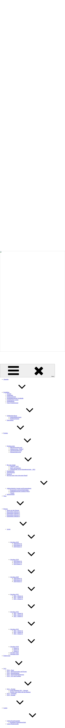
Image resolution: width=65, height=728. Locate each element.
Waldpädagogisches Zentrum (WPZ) (20, 491)
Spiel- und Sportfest (15, 468)
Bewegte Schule (11, 465)
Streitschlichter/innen (15, 417)
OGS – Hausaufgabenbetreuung (15, 674)
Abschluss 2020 (14, 577)
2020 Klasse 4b (18, 580)
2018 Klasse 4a (18, 543)
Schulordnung (10, 401)
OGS (4, 668)
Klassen (5, 509)
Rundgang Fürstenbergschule (18, 722)
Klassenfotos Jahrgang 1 (13, 512)
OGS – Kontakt (11, 695)
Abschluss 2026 (14, 654)
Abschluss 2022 (14, 612)
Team (4, 496)
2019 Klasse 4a (18, 561)
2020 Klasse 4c (18, 581)
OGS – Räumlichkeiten (13, 673)
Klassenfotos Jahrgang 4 (13, 516)
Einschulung (10, 420)
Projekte (5, 433)
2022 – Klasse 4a (18, 613)
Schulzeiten (10, 395)
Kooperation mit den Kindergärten (19, 490)
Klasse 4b (16, 649)
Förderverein (6, 655)
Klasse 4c (16, 651)
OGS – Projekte (11, 689)
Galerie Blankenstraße (13, 724)
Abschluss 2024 (14, 646)
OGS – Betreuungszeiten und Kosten (17, 671)
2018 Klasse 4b (18, 545)
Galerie (5, 708)
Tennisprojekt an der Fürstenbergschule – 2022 (22, 469)
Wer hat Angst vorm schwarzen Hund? (17, 475)
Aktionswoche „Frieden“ (17, 449)
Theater (12, 493)
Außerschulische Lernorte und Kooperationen (19, 488)
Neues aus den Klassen (13, 510)
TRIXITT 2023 (14, 466)
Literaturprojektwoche (16, 450)
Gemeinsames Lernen (12, 400)
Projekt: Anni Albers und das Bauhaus (20, 692)
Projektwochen (11, 446)
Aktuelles (5, 379)
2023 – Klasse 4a (18, 630)
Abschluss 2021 (14, 594)
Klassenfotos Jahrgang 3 (13, 515)
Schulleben (6, 392)
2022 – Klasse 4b (18, 615)
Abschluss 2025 (14, 652)
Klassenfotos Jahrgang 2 (13, 513)
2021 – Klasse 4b (18, 597)
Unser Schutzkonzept (12, 403)
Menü (52, 376)
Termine (9, 393)
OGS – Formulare (11, 693)
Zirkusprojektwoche (15, 452)
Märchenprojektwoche (16, 447)
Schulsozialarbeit (11, 396)
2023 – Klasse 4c (18, 633)
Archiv (8, 529)
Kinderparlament (14, 418)
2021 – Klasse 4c (18, 599)
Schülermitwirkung (12, 415)
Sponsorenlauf (10, 494)
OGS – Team (10, 670)
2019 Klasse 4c (18, 564)
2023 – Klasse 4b (18, 632)
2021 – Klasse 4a (18, 596)
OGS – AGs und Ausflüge (14, 676)
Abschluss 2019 (14, 559)
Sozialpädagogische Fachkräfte (15, 398)
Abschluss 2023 (14, 629)
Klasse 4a (16, 648)
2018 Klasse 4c (18, 546)
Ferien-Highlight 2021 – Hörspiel (19, 690)
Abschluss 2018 (14, 542)
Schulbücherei (10, 471)
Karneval (9, 474)
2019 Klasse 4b (18, 562)
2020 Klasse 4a (18, 578)
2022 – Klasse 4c (18, 616)
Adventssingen (11, 472)
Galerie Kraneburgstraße (13, 721)
